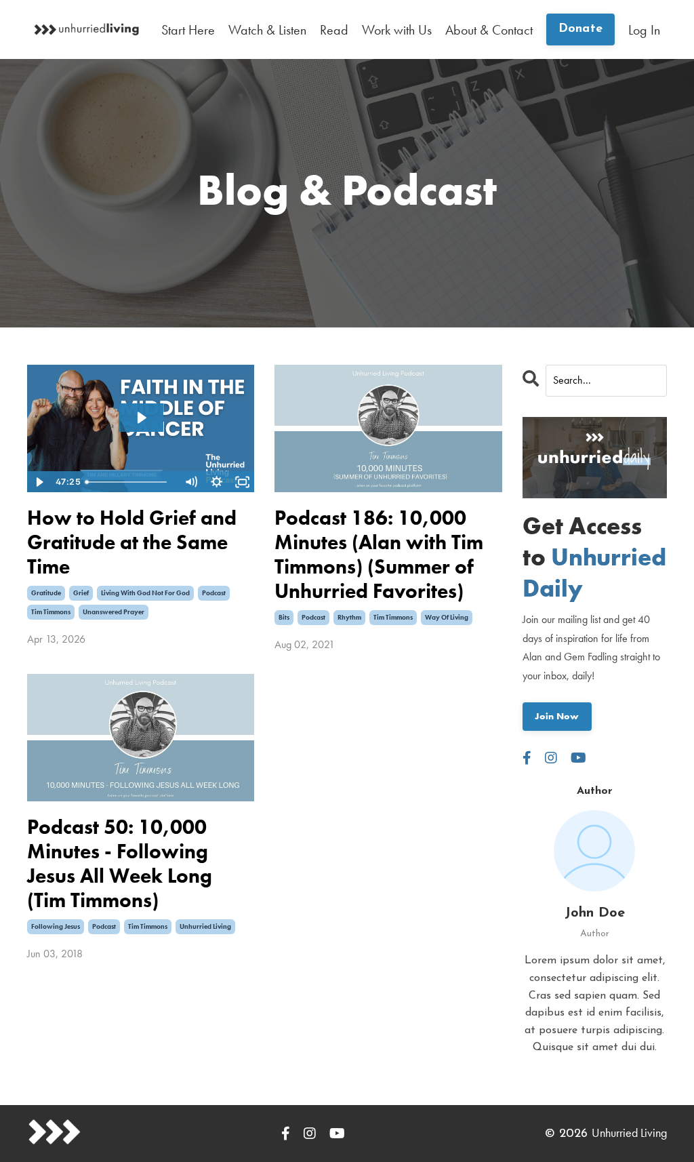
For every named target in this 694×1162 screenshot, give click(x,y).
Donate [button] (580, 29)
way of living (446, 617)
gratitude (46, 592)
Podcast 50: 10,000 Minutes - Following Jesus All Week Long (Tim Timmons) (119, 864)
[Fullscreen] (242, 482)
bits (284, 617)
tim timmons (50, 611)
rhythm (349, 617)
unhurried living (205, 926)
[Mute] (190, 482)
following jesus (55, 926)
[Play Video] (39, 482)
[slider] (129, 482)
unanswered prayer (113, 611)
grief (81, 592)
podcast (214, 592)
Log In (644, 30)
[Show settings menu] (216, 482)
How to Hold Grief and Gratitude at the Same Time (132, 542)
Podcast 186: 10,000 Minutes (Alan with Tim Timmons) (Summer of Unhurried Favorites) (378, 554)
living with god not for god (145, 592)
